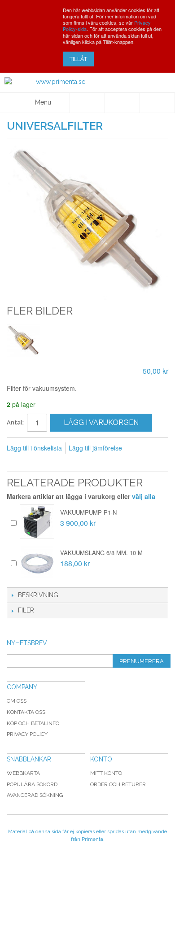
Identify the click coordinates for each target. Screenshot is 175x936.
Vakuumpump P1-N (88, 512)
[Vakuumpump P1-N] (37, 521)
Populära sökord (32, 784)
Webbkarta (23, 773)
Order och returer (118, 784)
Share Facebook (33, 462)
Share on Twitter (51, 462)
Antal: (15, 422)
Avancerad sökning (35, 795)
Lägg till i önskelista (34, 447)
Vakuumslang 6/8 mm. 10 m (101, 552)
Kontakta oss (26, 712)
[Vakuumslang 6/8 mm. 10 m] (37, 562)
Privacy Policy (27, 734)
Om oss (16, 701)
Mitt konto (106, 773)
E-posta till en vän (16, 462)
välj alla (143, 496)
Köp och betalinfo (33, 723)
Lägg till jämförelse (95, 447)
